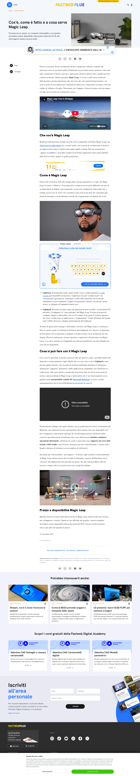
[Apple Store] (14, 746)
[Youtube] (66, 738)
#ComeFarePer (70, 550)
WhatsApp (75, 58)
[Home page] (70, 4)
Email (80, 58)
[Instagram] (52, 738)
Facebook (70, 58)
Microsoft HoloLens (81, 379)
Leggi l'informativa (14, 713)
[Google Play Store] (30, 746)
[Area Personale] (131, 5)
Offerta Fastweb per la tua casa (109, 1)
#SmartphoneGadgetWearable (56, 550)
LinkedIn (60, 58)
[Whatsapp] (73, 738)
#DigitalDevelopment (82, 550)
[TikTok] (59, 738)
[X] (87, 738)
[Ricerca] (128, 4)
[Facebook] (80, 738)
